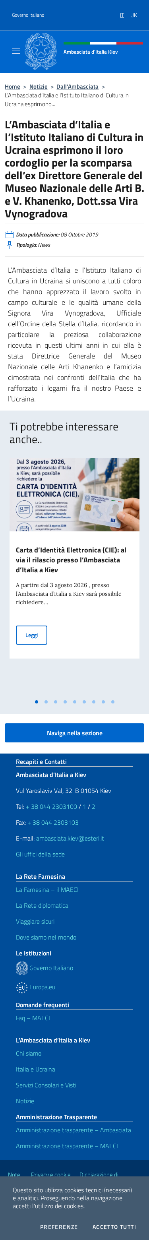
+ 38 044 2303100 (51, 806)
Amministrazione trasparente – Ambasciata (73, 1130)
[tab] (36, 701)
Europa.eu (41, 987)
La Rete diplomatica (42, 905)
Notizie (38, 86)
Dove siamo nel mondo (46, 937)
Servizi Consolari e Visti (46, 1085)
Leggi (36, 634)
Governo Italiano (28, 15)
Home (12, 86)
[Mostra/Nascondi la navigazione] (16, 51)
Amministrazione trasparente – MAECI (67, 1146)
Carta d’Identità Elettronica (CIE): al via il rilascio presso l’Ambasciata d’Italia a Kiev (71, 559)
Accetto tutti (114, 1227)
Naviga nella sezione (75, 733)
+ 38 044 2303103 (53, 822)
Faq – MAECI (33, 1018)
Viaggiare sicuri (35, 921)
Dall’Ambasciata (77, 86)
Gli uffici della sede (40, 854)
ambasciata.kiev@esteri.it (70, 838)
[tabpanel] (74, 576)
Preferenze (59, 1227)
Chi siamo (28, 1053)
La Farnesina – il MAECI (47, 889)
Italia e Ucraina (35, 1069)
